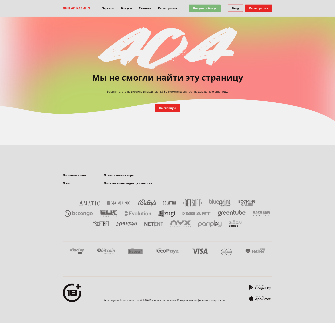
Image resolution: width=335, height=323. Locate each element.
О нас (67, 183)
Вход (235, 8)
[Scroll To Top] (279, 312)
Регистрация (167, 8)
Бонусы (126, 8)
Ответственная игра (119, 175)
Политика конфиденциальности (128, 183)
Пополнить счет (74, 175)
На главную (167, 108)
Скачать (145, 8)
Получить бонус (205, 8)
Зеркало (108, 8)
